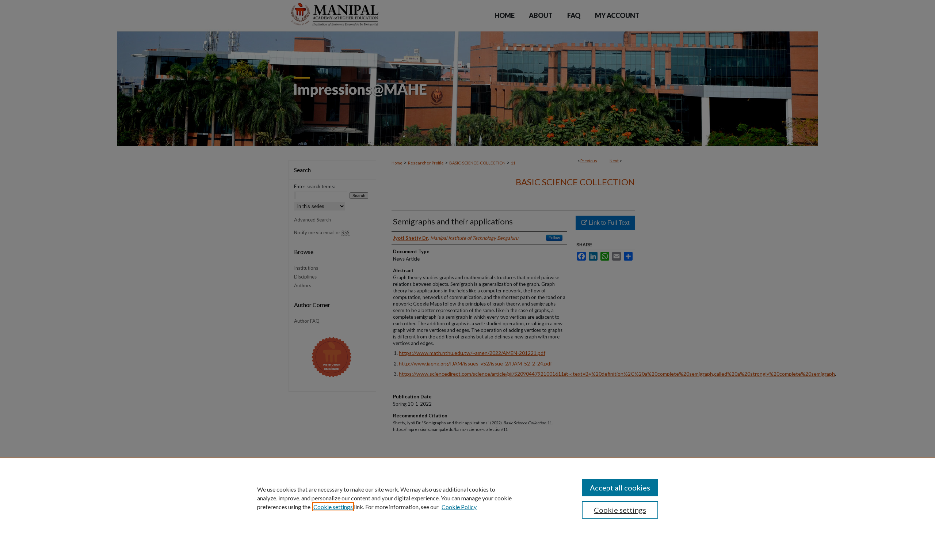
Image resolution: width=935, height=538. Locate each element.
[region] (467, 498)
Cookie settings (333, 506)
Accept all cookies (620, 487)
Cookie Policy (459, 506)
